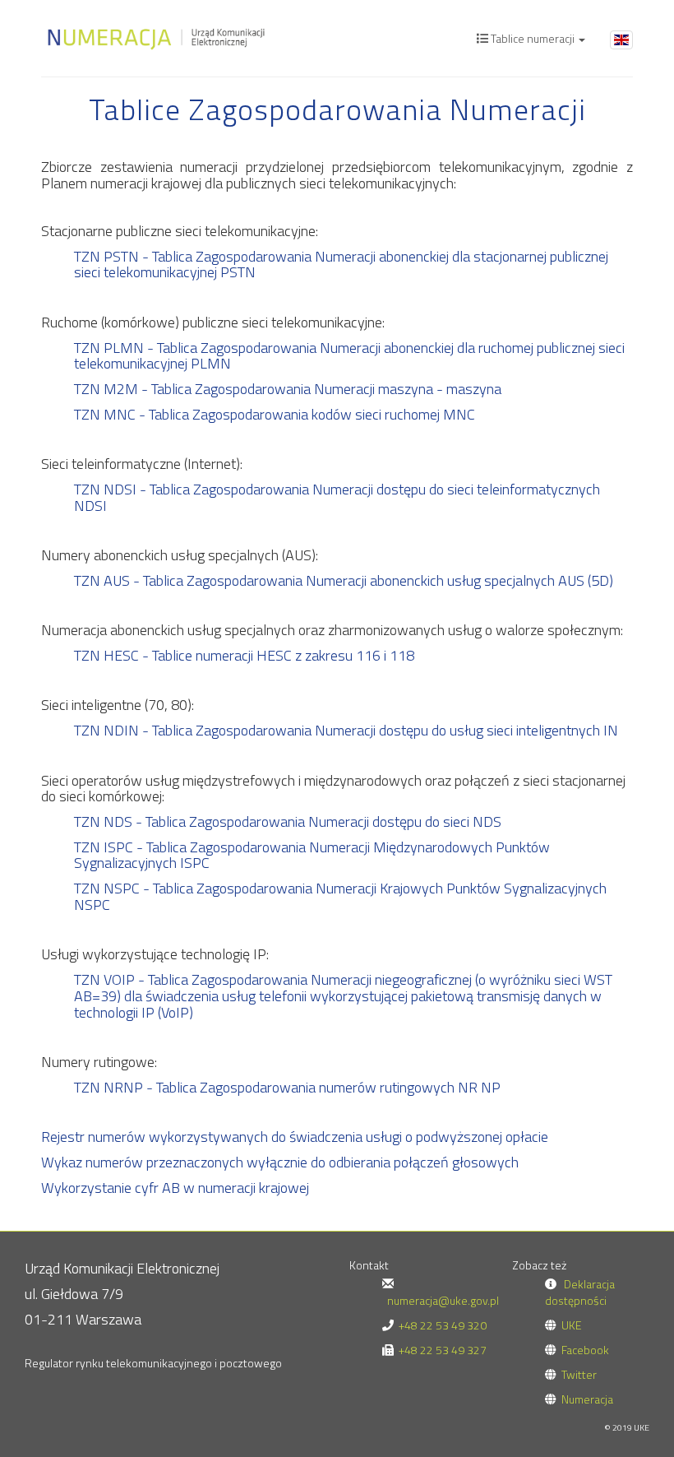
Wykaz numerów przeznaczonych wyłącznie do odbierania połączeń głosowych (280, 1162)
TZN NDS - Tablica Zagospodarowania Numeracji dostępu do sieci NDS (287, 821)
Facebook (585, 1349)
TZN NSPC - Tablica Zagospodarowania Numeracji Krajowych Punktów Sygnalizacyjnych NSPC (340, 896)
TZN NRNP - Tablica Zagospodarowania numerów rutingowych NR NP (287, 1087)
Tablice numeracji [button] (532, 38)
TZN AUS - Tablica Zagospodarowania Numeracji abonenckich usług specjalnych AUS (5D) (343, 580)
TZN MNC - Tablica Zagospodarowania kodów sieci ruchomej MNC (274, 414)
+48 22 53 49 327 (443, 1349)
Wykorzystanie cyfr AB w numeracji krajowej (175, 1187)
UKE (571, 1325)
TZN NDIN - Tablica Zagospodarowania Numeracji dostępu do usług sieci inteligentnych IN (346, 730)
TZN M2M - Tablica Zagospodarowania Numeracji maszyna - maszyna (287, 389)
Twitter (579, 1374)
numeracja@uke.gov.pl (443, 1300)
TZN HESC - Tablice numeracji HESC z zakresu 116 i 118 (244, 655)
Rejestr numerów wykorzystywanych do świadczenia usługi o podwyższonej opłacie (294, 1136)
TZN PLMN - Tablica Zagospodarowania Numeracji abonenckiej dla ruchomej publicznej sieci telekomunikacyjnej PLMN (349, 355)
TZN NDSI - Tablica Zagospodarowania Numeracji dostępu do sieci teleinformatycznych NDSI (337, 497)
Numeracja (587, 1399)
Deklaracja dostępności (580, 1292)
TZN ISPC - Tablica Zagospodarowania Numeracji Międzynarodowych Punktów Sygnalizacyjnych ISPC (312, 855)
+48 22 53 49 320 (443, 1325)
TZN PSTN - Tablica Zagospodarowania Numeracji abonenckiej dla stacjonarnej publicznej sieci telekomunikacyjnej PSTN (341, 264)
